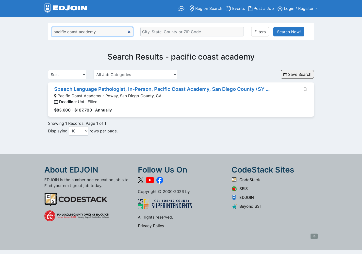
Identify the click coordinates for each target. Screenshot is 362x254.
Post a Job (265, 8)
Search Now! (289, 31)
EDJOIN (245, 197)
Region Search (210, 8)
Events (240, 8)
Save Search (299, 74)
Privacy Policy (151, 225)
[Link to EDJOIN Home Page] (65, 8)
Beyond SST (249, 206)
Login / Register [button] (299, 8)
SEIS (242, 188)
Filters (260, 31)
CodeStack (248, 179)
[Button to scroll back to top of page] (314, 236)
